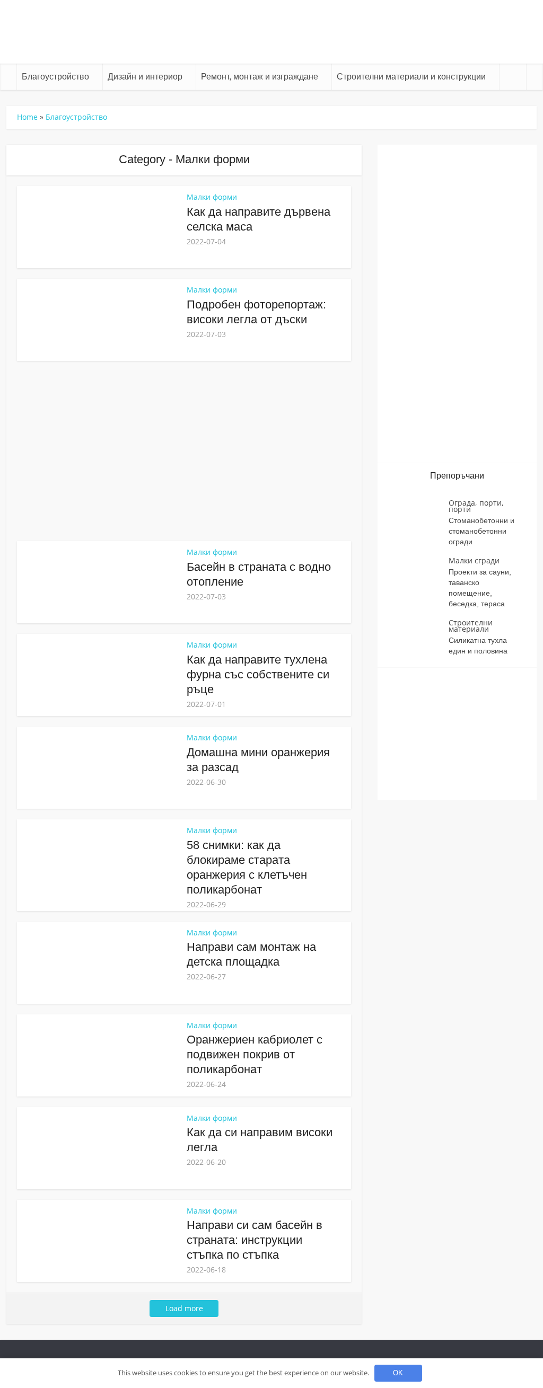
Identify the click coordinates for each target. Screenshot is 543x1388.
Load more (184, 1308)
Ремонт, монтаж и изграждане (259, 76)
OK (398, 1373)
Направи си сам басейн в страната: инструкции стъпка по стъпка (254, 1239)
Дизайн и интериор (145, 76)
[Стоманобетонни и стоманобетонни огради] (418, 518)
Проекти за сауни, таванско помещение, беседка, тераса (480, 588)
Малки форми (212, 197)
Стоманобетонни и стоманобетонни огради (481, 531)
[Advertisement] (184, 451)
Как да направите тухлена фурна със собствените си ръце (258, 674)
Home (27, 117)
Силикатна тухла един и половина (478, 645)
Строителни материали (471, 625)
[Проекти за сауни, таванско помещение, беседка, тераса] (418, 576)
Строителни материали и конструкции (411, 76)
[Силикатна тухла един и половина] (418, 638)
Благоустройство (55, 76)
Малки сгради (474, 560)
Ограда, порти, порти (476, 506)
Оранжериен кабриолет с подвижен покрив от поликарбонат (254, 1054)
